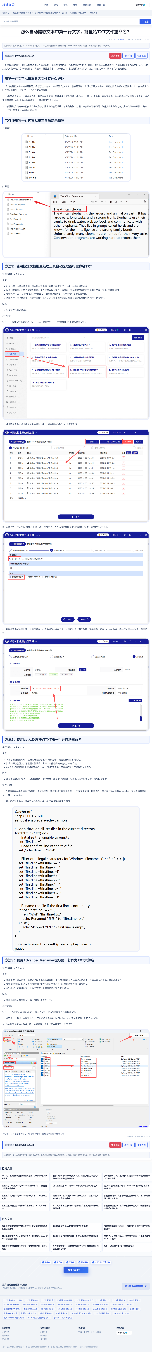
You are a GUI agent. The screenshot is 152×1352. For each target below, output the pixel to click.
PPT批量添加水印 (82, 1309)
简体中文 (116, 39)
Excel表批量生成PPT (102, 1313)
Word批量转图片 (119, 1300)
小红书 (86, 1332)
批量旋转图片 (135, 1309)
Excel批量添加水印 (100, 1309)
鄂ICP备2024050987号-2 (40, 1347)
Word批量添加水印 (65, 1309)
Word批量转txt (134, 1300)
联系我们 (44, 1335)
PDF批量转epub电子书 (84, 1300)
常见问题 (87, 5)
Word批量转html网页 (11, 1304)
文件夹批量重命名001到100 (122, 1304)
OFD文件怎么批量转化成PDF (39, 1318)
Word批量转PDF (103, 1300)
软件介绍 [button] (128, 55)
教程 (75, 5)
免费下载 (101, 5)
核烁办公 (8, 5)
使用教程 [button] (142, 55)
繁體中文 (123, 39)
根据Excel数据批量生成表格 (14, 1318)
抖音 (80, 1332)
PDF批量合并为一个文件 (13, 1300)
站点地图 (6, 1339)
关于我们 (44, 1339)
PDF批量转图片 (47, 1300)
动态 (66, 5)
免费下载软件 (74, 1270)
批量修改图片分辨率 (28, 1313)
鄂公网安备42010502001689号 (67, 1347)
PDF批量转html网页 (64, 1300)
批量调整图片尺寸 (10, 1313)
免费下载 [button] (115, 55)
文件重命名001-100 (100, 1304)
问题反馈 (44, 1332)
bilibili (98, 1332)
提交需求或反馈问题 (134, 1286)
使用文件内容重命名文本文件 (46, 13)
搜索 (147, 21)
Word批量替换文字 (30, 1304)
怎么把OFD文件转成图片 (63, 1318)
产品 (46, 5)
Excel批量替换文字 (65, 1304)
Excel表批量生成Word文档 (81, 1313)
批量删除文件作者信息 (12, 1309)
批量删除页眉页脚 (30, 1309)
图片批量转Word (46, 1313)
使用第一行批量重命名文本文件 (74, 13)
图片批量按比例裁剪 (118, 1309)
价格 (56, 5)
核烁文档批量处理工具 (22, 13)
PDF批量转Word (32, 1300)
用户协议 (6, 1332)
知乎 (92, 1332)
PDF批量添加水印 (47, 1309)
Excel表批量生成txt (121, 1313)
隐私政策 (6, 1335)
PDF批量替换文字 (82, 1304)
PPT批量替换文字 (47, 1304)
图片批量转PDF (61, 1313)
